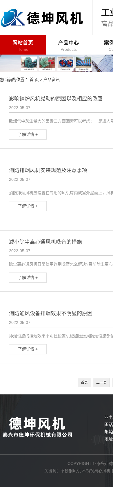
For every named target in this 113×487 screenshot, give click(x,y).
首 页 (34, 79)
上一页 (101, 382)
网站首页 (22, 46)
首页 (84, 382)
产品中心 (68, 46)
